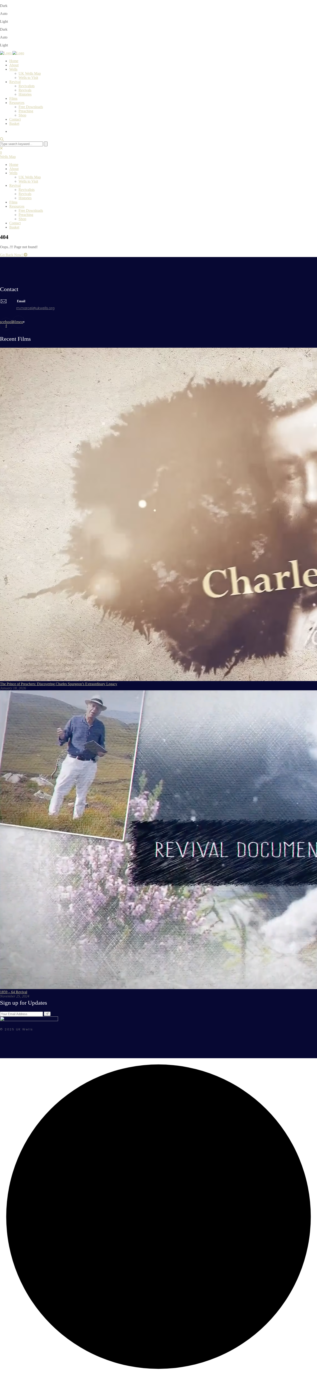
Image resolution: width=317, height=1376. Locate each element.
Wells (13, 69)
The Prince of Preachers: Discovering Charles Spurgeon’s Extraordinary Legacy (58, 684)
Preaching (26, 111)
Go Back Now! (12, 255)
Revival (15, 82)
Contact (15, 119)
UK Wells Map (30, 73)
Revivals (25, 90)
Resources (16, 103)
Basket (14, 123)
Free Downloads (31, 107)
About (14, 65)
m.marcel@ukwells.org (35, 307)
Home (13, 61)
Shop (22, 115)
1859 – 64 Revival (13, 992)
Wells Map (8, 157)
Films (13, 98)
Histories (25, 94)
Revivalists (27, 86)
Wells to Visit (28, 78)
